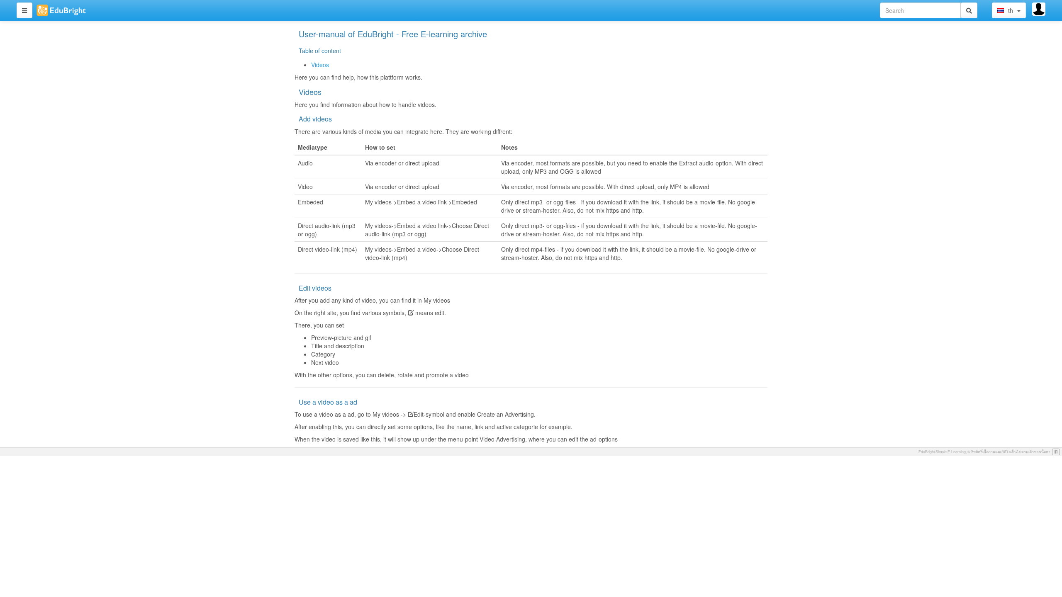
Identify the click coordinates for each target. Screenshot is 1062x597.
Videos (320, 65)
